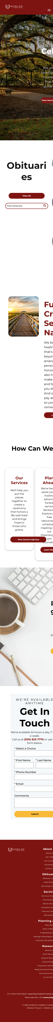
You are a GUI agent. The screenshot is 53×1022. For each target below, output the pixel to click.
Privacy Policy (34, 1008)
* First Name (22, 760)
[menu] (49, 10)
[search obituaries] (45, 206)
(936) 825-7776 (34, 739)
